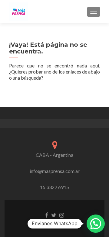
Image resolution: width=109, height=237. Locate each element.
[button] (96, 224)
